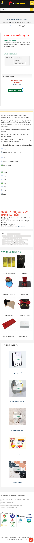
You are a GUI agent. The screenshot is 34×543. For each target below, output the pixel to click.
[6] (13, 520)
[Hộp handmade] (24, 284)
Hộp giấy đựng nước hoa (9, 273)
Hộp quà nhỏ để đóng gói (20, 244)
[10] (12, 525)
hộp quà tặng (7, 238)
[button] (31, 540)
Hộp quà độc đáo (9, 315)
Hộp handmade (24, 294)
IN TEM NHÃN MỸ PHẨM (17, 430)
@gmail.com (21, 226)
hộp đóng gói (27, 236)
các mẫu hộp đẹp (8, 236)
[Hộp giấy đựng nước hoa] (9, 263)
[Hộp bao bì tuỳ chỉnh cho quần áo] (24, 326)
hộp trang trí (7, 244)
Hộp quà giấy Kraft (8, 242)
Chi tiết (17, 360)
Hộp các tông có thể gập (9, 336)
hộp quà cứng (20, 242)
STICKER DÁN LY (17, 482)
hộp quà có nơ (17, 238)
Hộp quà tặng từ (24, 273)
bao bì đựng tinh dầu (14, 234)
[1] (29, 516)
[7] (21, 520)
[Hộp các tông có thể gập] (9, 326)
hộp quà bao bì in (7, 240)
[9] (4, 525)
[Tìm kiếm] (31, 9)
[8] (29, 520)
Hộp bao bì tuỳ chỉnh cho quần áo (24, 337)
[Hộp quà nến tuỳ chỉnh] (24, 305)
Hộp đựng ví (17, 236)
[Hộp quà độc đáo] (9, 305)
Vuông (17, 60)
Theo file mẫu (19, 63)
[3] (13, 516)
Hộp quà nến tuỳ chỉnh (24, 315)
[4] (4, 516)
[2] (21, 516)
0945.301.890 (17, 85)
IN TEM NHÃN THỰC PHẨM (17, 454)
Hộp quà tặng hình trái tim (9, 294)
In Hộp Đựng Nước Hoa (17, 20)
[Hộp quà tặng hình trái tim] (9, 284)
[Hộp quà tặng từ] (24, 263)
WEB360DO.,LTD (22, 539)
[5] (4, 520)
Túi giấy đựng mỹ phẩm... (17, 373)
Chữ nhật (18, 58)
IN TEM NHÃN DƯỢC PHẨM (17, 401)
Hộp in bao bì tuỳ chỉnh (20, 240)
